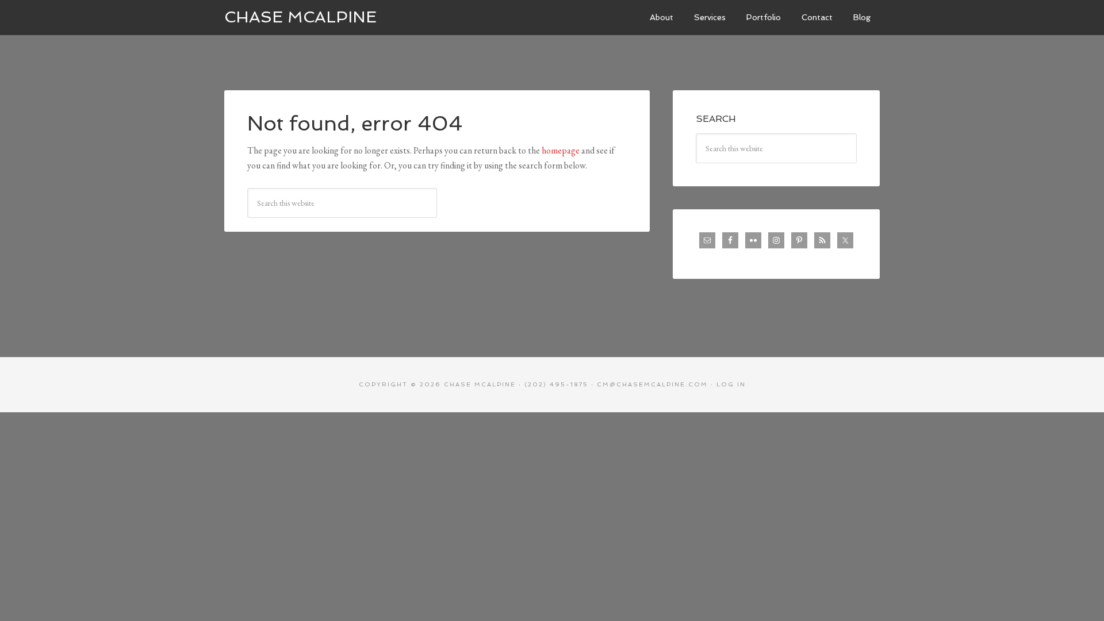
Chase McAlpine (300, 16)
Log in (731, 384)
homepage (561, 150)
